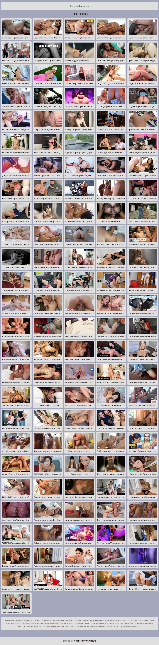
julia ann (81, 6)
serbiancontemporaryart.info (82, 641)
